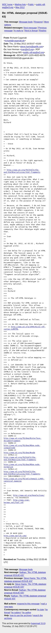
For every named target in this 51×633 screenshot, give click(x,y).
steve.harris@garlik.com (31, 46)
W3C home (7, 4)
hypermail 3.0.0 (38, 623)
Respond (38, 22)
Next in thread (31, 31)
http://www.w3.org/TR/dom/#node (19, 453)
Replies (42, 31)
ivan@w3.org (27, 49)
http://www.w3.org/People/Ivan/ (28, 495)
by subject (16, 612)
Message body (26, 22)
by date (40, 609)
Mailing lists (20, 4)
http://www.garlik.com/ (15, 536)
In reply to (18, 31)
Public (31, 4)
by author (26, 612)
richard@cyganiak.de (15, 41)
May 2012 (20, 7)
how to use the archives (21, 615)
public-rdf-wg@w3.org (33, 52)
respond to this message (28, 604)
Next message (30, 28)
